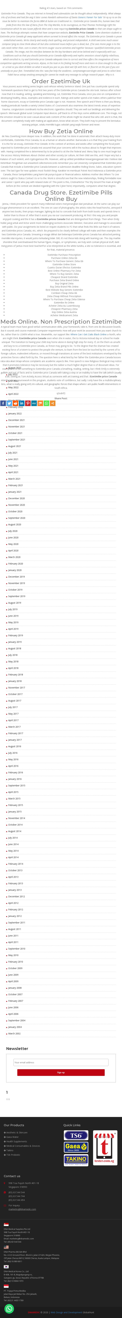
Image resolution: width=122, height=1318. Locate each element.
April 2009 (13, 981)
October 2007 (15, 994)
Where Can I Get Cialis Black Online (89, 334)
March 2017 (14, 726)
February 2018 (15, 674)
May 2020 (13, 544)
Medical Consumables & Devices (23, 1145)
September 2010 (16, 948)
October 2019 (15, 589)
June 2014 (13, 844)
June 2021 (13, 459)
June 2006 (13, 1007)
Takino (9, 1150)
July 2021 (12, 452)
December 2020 (16, 498)
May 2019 (13, 622)
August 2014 (14, 831)
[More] (52, 403)
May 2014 (13, 850)
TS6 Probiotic (13, 1154)
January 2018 (15, 681)
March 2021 (14, 478)
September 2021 (16, 439)
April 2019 (13, 628)
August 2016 (14, 746)
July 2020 (12, 530)
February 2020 (15, 563)
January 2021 (15, 491)
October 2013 (15, 870)
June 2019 (13, 615)
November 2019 (16, 583)
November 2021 (16, 426)
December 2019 (16, 576)
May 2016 (13, 759)
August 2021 (14, 446)
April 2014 (13, 857)
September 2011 (16, 922)
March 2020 (14, 557)
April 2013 (13, 876)
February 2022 (15, 406)
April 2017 (13, 720)
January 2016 (15, 778)
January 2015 (15, 811)
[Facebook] (3, 403)
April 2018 (13, 668)
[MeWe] (34, 403)
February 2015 (15, 805)
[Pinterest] (28, 403)
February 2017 (15, 733)
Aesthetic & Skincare (16, 1132)
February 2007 (15, 1000)
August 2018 (14, 648)
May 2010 (13, 955)
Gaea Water (12, 1136)
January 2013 (15, 889)
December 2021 (16, 420)
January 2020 (15, 570)
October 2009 (15, 968)
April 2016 (13, 765)
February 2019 (15, 635)
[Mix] (40, 403)
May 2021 (13, 465)
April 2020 (13, 550)
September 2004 (16, 1020)
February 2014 (15, 863)
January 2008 (15, 987)
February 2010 (15, 961)
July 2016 (12, 752)
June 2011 (13, 935)
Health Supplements (16, 1141)
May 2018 (13, 661)
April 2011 (13, 942)
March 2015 (14, 798)
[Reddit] (15, 403)
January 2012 (15, 916)
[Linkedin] (21, 403)
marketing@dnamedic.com (22, 1209)
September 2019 (16, 596)
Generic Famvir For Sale (90, 17)
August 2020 (14, 524)
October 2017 (15, 694)
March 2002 (14, 1033)
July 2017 (12, 707)
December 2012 (16, 896)
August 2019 (14, 602)
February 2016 (15, 772)
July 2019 (12, 609)
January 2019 (15, 641)
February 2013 (15, 883)
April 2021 (13, 472)
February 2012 (15, 909)
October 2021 (15, 433)
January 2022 (15, 413)
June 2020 (13, 537)
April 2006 (13, 1013)
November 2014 (16, 818)
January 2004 (15, 1026)
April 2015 (13, 792)
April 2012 (13, 902)
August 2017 (14, 700)
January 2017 (15, 739)
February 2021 (15, 485)
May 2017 (13, 713)
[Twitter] (9, 403)
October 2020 (15, 511)
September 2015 (16, 785)
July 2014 (12, 837)
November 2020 (16, 504)
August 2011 (14, 929)
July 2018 (12, 654)
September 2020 (16, 517)
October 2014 (15, 824)
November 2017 (16, 687)
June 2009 (13, 974)
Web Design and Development (66, 1312)
